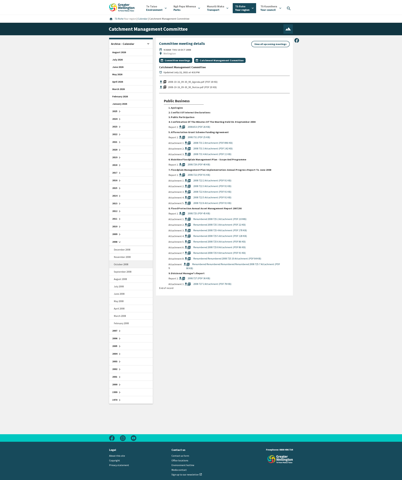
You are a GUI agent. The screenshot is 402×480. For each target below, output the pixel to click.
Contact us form (180, 455)
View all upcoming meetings (270, 44)
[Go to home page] (122, 7)
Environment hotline (182, 465)
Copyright (114, 460)
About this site (117, 455)
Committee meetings (177, 60)
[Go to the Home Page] (280, 459)
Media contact (179, 469)
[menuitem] (156, 8)
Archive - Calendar (122, 44)
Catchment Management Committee (222, 60)
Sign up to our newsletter (186, 474)
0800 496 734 (286, 449)
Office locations (179, 460)
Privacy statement (119, 465)
